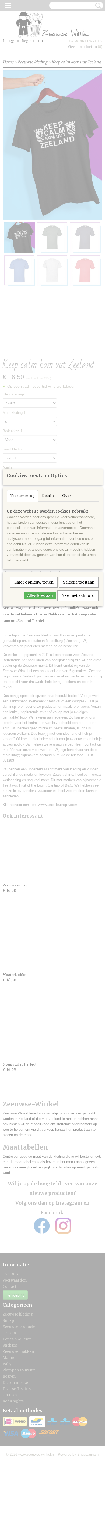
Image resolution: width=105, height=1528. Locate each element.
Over (66, 496)
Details (48, 496)
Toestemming (22, 496)
